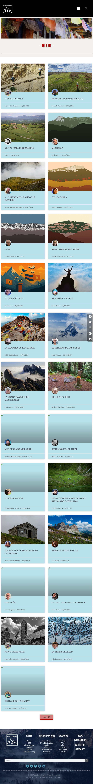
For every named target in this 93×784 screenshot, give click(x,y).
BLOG (80, 735)
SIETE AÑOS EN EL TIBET (64, 449)
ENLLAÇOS (63, 735)
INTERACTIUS (80, 740)
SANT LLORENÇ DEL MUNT (65, 249)
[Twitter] (31, 766)
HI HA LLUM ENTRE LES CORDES (68, 602)
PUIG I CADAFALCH (15, 651)
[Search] (86, 760)
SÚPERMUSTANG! (14, 98)
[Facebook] (90, 316)
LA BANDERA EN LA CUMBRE (20, 347)
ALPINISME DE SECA (62, 298)
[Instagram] (35, 766)
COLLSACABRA (59, 197)
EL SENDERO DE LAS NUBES (66, 347)
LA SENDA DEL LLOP (62, 651)
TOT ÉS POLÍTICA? (14, 298)
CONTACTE (80, 749)
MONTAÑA (10, 602)
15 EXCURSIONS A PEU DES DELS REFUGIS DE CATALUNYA (69, 500)
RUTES (29, 735)
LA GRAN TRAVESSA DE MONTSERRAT (17, 398)
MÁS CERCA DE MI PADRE (18, 449)
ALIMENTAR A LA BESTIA (65, 550)
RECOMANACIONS (47, 735)
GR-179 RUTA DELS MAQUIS (19, 148)
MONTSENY (58, 148)
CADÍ (7, 249)
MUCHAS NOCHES (14, 498)
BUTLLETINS (80, 744)
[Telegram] (43, 766)
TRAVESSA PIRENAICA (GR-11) (67, 98)
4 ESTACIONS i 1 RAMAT (17, 701)
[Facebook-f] (27, 766)
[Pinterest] (39, 766)
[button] (79, 8)
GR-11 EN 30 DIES (61, 397)
